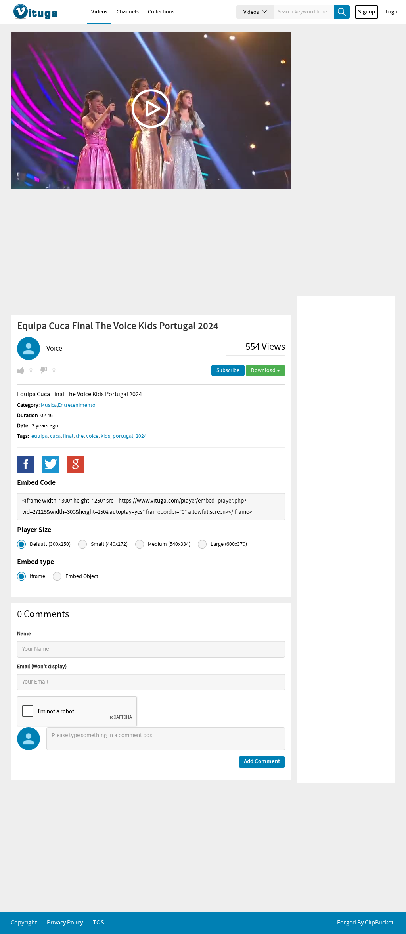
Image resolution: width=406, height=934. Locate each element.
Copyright (24, 923)
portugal (123, 436)
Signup (366, 11)
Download (264, 370)
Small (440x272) (109, 544)
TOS (98, 923)
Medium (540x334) (169, 544)
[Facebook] (25, 464)
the (80, 436)
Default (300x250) (50, 544)
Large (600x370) (229, 544)
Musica (49, 405)
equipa (39, 436)
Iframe (37, 576)
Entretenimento (77, 405)
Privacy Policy (65, 923)
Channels (128, 11)
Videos (99, 11)
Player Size (34, 530)
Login (392, 11)
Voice (54, 348)
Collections (161, 11)
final (68, 436)
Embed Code (36, 482)
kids (105, 436)
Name (24, 634)
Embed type (35, 562)
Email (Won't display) (42, 666)
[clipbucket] (43, 12)
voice (92, 436)
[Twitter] (50, 464)
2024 (141, 436)
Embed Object (81, 576)
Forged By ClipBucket (365, 923)
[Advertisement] (151, 251)
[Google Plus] (75, 464)
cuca (55, 436)
